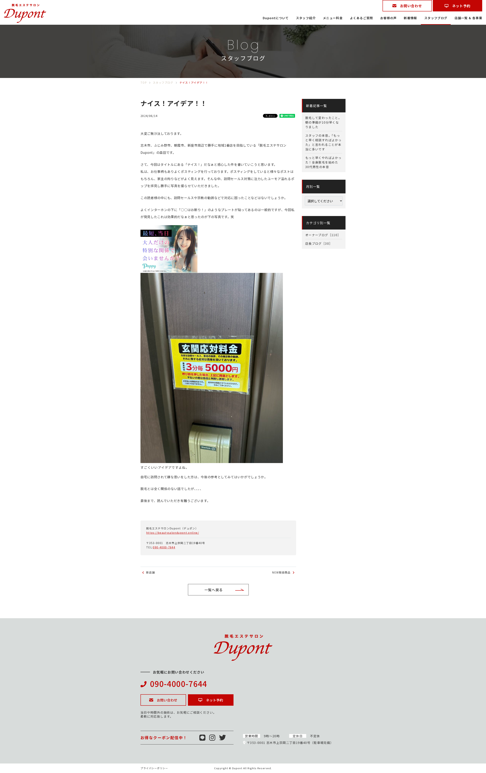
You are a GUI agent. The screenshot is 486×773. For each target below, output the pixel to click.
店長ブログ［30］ (318, 243)
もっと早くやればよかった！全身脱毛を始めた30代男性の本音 (323, 162)
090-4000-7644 (164, 547)
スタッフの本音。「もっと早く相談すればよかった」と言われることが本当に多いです (323, 142)
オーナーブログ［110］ (323, 235)
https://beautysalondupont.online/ (172, 533)
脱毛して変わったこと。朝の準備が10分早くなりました (323, 122)
